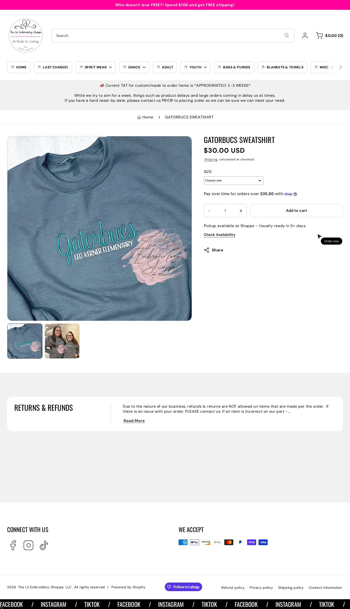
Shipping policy (291, 587)
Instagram (38, 604)
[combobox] (173, 35)
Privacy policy (261, 587)
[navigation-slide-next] (334, 67)
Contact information (325, 587)
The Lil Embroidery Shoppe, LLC (45, 587)
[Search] (286, 35)
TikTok (76, 604)
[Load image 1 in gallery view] (24, 341)
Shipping (211, 159)
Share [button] (218, 250)
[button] (328, 35)
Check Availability (219, 235)
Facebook (112, 604)
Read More (134, 420)
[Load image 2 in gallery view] (62, 341)
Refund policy (233, 587)
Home (147, 117)
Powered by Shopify (128, 587)
